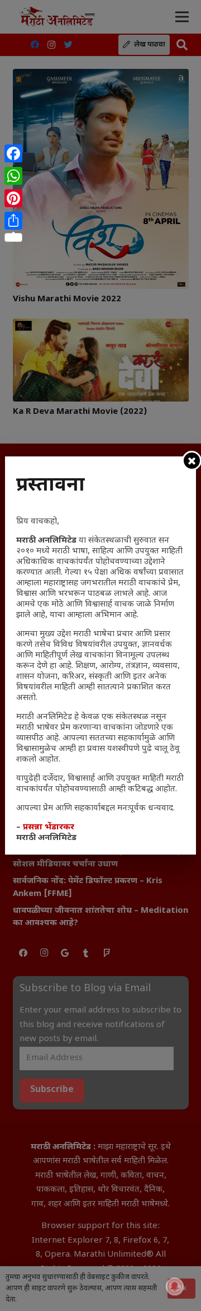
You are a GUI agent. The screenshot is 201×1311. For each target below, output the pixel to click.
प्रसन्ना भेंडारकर (48, 827)
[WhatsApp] (13, 176)
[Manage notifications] (175, 1286)
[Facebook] (13, 153)
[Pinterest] (13, 198)
